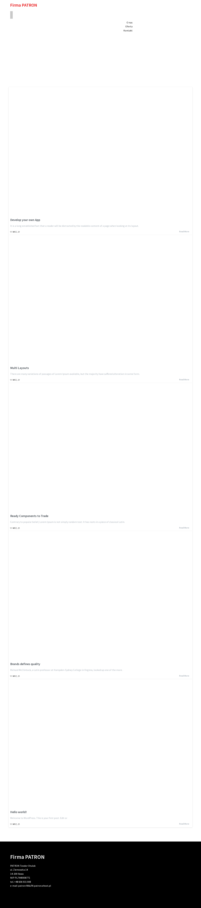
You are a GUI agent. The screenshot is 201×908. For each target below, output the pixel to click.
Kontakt (128, 30)
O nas (130, 22)
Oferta (129, 26)
